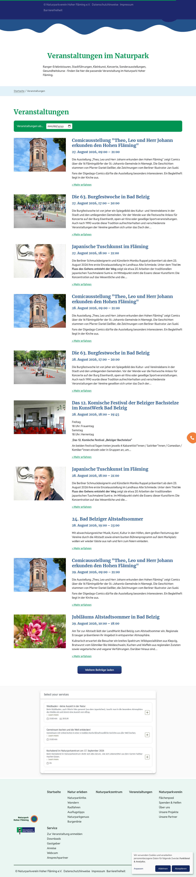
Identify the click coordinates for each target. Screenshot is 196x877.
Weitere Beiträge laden (99, 670)
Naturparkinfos (77, 798)
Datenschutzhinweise (105, 4)
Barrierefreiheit (53, 10)
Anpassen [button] (138, 868)
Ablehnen (163, 868)
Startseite (19, 91)
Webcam (52, 853)
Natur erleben (77, 792)
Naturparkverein (170, 792)
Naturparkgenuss (78, 817)
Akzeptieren (181, 868)
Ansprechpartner (57, 857)
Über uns (164, 807)
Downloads (54, 838)
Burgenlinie (74, 821)
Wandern (73, 802)
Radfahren (74, 807)
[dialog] (162, 863)
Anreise (51, 848)
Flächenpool (166, 798)
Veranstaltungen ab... (30, 126)
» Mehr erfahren (81, 184)
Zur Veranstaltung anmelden (64, 834)
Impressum (126, 4)
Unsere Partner (168, 817)
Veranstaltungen (140, 792)
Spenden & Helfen (170, 802)
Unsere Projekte (168, 812)
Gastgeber (53, 843)
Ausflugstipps (76, 812)
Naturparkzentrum (109, 792)
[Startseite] (26, 819)
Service (52, 828)
